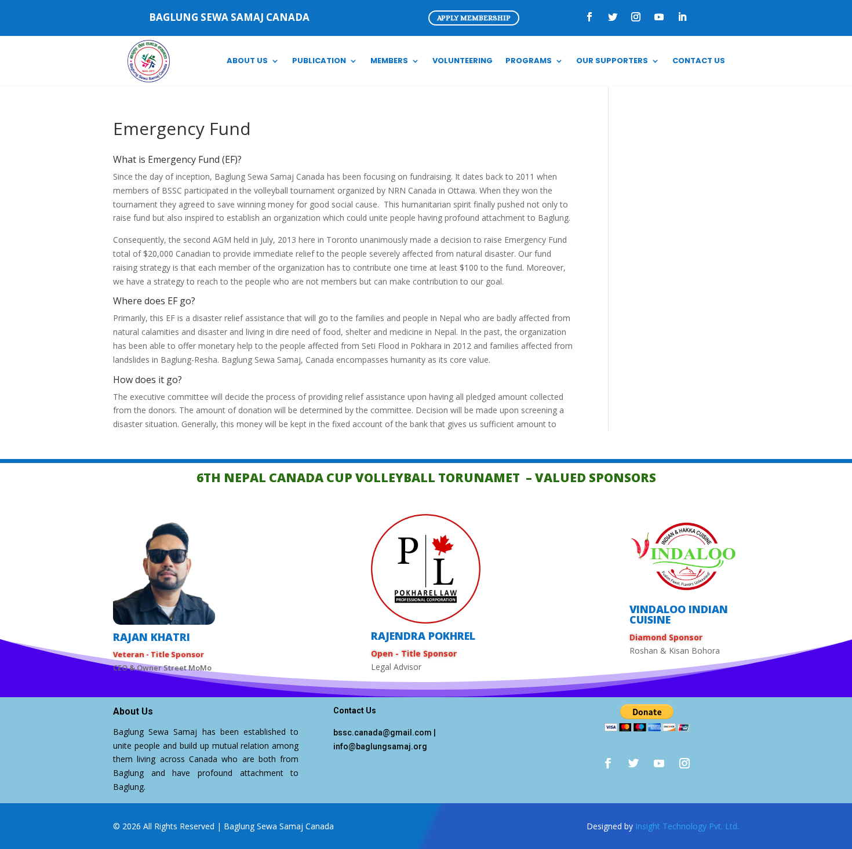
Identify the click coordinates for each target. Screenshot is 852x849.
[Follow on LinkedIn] (682, 17)
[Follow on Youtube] (659, 17)
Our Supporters (612, 60)
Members (389, 60)
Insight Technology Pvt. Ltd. (687, 826)
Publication (319, 60)
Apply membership (474, 17)
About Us (247, 60)
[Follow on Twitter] (612, 17)
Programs (528, 60)
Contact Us (698, 60)
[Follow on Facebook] (589, 17)
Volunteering (462, 60)
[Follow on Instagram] (636, 17)
